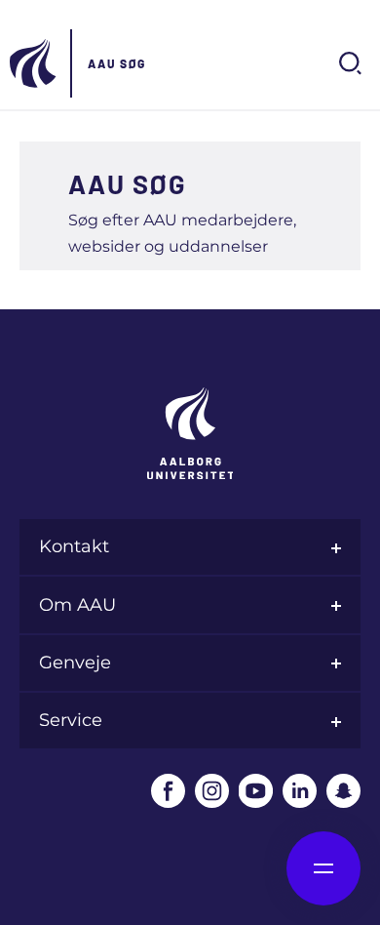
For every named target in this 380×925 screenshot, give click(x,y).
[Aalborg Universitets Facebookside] (168, 791)
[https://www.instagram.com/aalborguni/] (212, 791)
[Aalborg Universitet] (34, 63)
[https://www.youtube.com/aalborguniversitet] (256, 791)
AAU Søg (117, 63)
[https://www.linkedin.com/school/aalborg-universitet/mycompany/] (300, 791)
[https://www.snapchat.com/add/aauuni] (343, 791)
